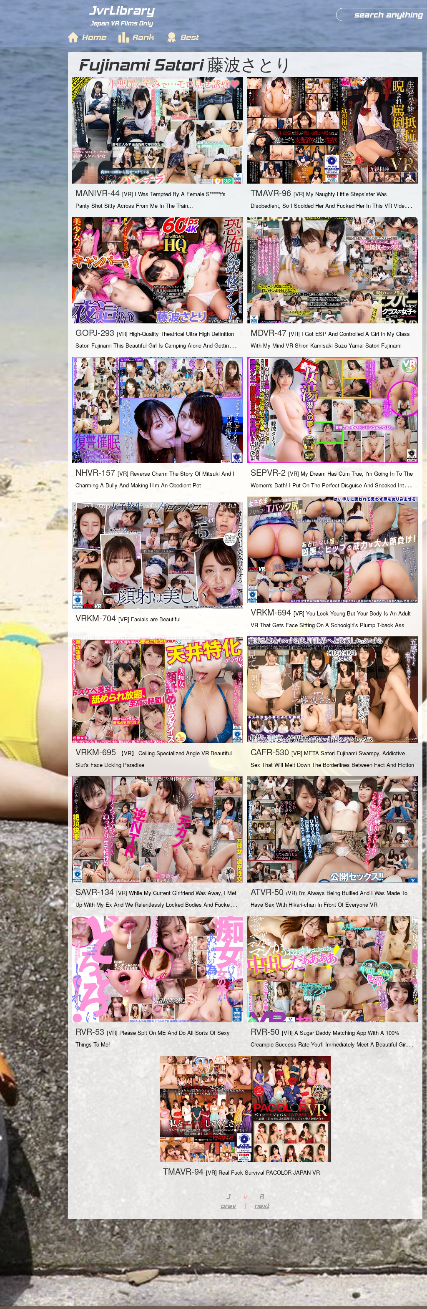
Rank (143, 37)
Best (189, 37)
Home (94, 37)
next (261, 1206)
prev (228, 1206)
